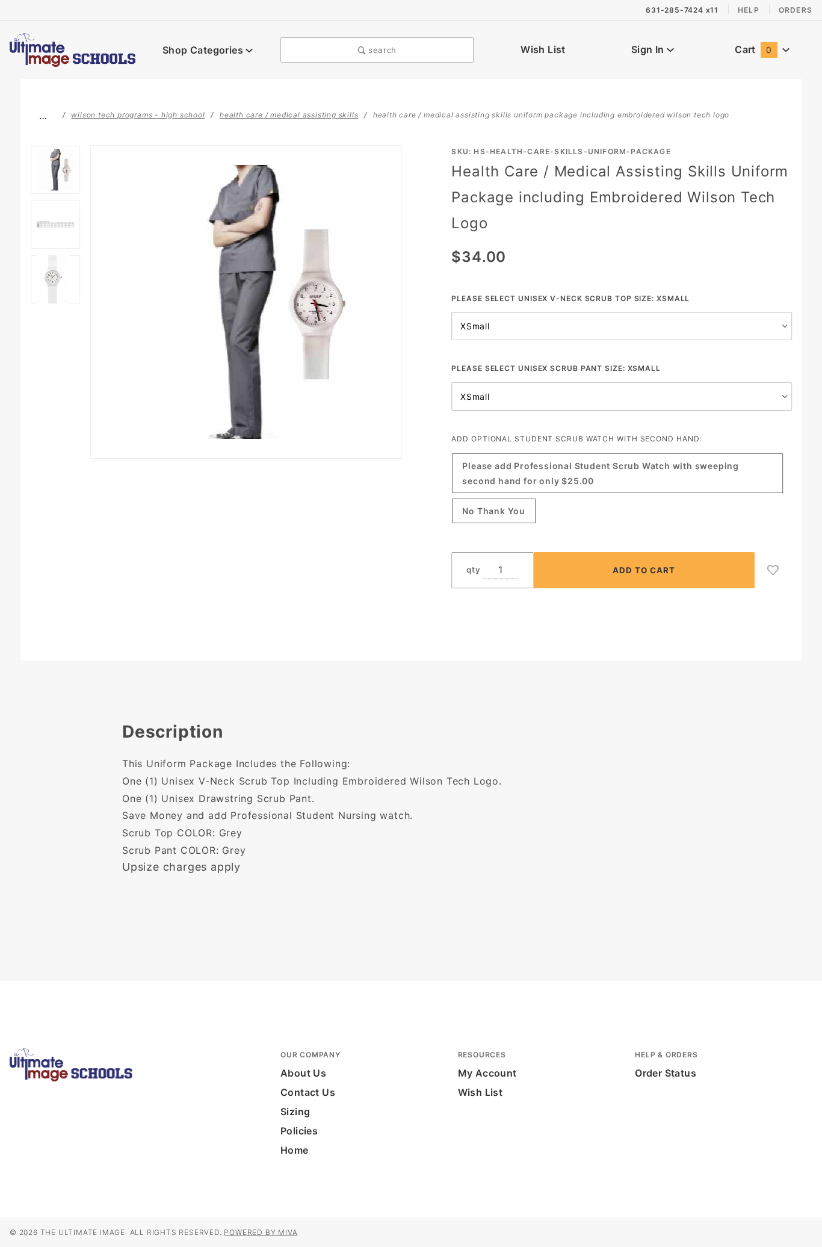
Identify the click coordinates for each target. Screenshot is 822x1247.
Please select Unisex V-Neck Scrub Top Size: (570, 298)
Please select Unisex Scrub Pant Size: (556, 368)
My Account (487, 1073)
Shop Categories (204, 50)
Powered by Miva (260, 1232)
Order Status (665, 1073)
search (381, 50)
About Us (303, 1073)
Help (748, 9)
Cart (753, 49)
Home (294, 1150)
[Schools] (72, 49)
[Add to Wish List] (773, 570)
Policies (299, 1131)
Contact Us (307, 1092)
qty (473, 569)
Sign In (649, 49)
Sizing (295, 1112)
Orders (795, 9)
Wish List (543, 49)
